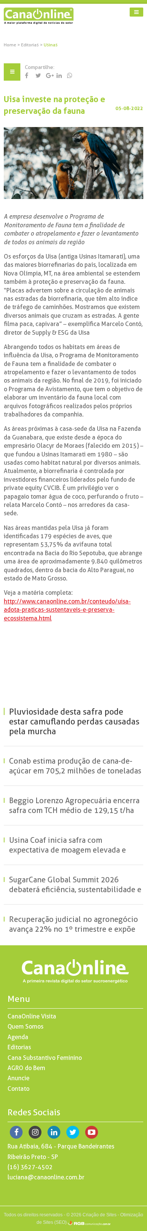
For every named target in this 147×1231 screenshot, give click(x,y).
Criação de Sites (99, 1214)
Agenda (18, 1037)
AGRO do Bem (26, 1068)
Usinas (51, 44)
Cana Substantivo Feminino (45, 1057)
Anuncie (18, 1078)
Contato (18, 1088)
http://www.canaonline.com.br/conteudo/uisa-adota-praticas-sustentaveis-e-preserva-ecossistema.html (67, 610)
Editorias (30, 44)
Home (10, 44)
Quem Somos (25, 1026)
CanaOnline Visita (32, 1016)
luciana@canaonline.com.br (46, 1177)
